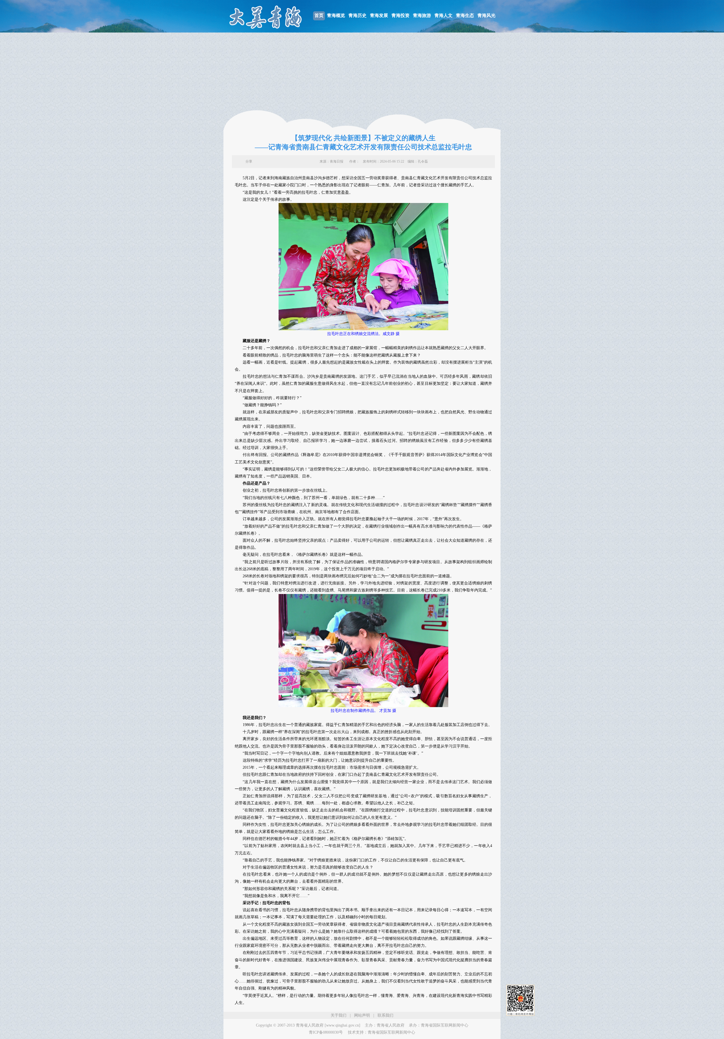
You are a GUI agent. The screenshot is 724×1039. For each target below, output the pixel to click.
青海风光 (486, 15)
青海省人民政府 (390, 1025)
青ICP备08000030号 (326, 1032)
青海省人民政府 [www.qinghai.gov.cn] (328, 1025)
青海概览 (336, 15)
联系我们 (385, 1015)
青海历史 (357, 15)
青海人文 (443, 15)
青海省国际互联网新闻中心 (444, 1025)
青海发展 (379, 15)
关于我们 (338, 1015)
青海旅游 (422, 15)
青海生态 (465, 15)
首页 (319, 15)
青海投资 (400, 15)
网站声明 (362, 1015)
